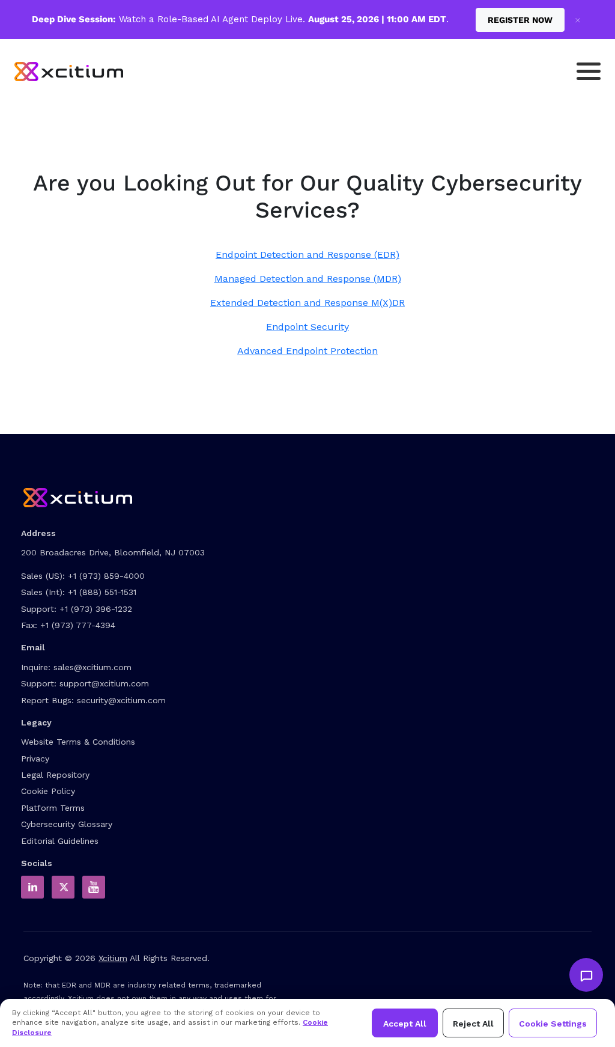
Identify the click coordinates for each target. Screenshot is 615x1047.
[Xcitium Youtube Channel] (93, 887)
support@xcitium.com (104, 683)
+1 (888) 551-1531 (102, 592)
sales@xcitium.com (92, 667)
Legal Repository (55, 775)
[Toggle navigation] (589, 71)
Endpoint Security (307, 326)
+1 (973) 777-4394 (77, 625)
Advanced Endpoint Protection (307, 350)
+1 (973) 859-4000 (106, 576)
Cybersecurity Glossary (66, 824)
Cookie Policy (48, 791)
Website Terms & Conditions (78, 741)
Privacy (35, 758)
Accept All (404, 1023)
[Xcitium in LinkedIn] (32, 887)
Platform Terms (53, 808)
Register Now (520, 20)
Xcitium (112, 958)
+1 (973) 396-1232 (95, 609)
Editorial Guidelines (59, 841)
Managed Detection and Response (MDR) (307, 278)
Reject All (473, 1023)
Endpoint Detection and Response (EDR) (307, 254)
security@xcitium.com (121, 700)
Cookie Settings (553, 1023)
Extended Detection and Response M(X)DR (307, 302)
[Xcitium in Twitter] (63, 887)
